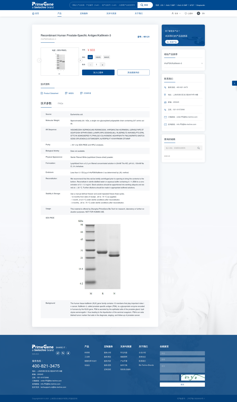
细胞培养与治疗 (91, 361)
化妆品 (87, 365)
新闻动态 (142, 356)
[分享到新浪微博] (58, 353)
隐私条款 (35, 354)
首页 (37, 13)
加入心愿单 (98, 72)
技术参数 (46, 103)
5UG (90, 57)
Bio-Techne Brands (146, 365)
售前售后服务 (125, 369)
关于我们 (139, 13)
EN (203, 13)
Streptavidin (200, 5)
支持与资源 (111, 13)
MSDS (71, 93)
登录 (174, 13)
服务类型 (107, 356)
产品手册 (123, 361)
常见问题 (123, 352)
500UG (106, 57)
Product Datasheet (51, 93)
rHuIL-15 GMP (182, 5)
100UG (98, 57)
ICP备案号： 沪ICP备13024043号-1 (191, 398)
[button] (39, 60)
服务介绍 (107, 352)
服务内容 (107, 361)
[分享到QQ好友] (68, 353)
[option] (60, 60)
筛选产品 (173, 42)
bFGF (192, 5)
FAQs (60, 103)
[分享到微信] (63, 353)
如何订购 (123, 365)
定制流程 (107, 369)
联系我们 (142, 361)
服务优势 (107, 365)
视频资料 (123, 356)
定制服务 (84, 13)
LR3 (161, 5)
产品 (59, 13)
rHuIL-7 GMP (170, 5)
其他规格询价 (133, 72)
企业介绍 (142, 352)
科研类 (87, 352)
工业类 (87, 356)
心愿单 (189, 13)
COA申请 (87, 93)
